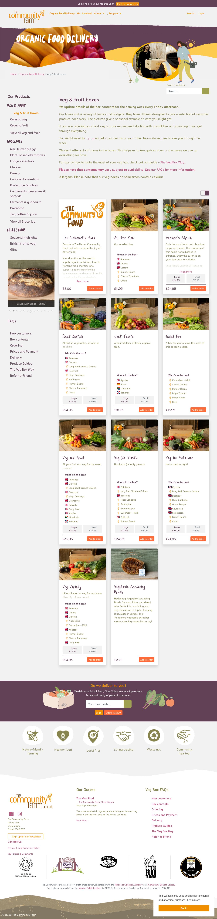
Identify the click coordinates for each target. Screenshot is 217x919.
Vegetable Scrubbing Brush (129, 589)
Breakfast (17, 208)
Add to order (95, 288)
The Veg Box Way (172, 162)
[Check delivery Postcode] (128, 704)
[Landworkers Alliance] (108, 862)
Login (99, 712)
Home (14, 73)
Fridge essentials (22, 161)
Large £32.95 (73, 529)
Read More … (82, 820)
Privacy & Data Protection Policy (24, 847)
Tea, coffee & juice (23, 214)
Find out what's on (127, 4)
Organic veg (18, 119)
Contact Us (15, 841)
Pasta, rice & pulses (24, 185)
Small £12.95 (144, 400)
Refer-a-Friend (21, 375)
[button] (62, 14)
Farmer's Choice (179, 237)
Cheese (15, 167)
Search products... (176, 84)
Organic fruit (19, 125)
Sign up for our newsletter (26, 836)
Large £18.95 (124, 400)
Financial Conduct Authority (129, 884)
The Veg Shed (85, 798)
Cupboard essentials (24, 179)
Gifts (13, 249)
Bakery (15, 173)
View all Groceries (22, 221)
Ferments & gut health (25, 202)
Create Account (113, 712)
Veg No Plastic (126, 458)
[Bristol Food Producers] (67, 865)
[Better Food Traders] (149, 867)
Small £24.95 (93, 529)
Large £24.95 (176, 278)
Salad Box (173, 336)
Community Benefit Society (161, 884)
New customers (21, 333)
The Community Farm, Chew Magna (96, 801)
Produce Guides (21, 363)
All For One (124, 237)
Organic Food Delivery (32, 73)
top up (89, 138)
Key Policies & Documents (20, 853)
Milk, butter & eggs (23, 149)
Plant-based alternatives (27, 155)
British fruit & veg (22, 243)
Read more (83, 281)
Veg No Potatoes (179, 458)
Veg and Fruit (74, 458)
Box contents (19, 339)
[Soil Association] (25, 867)
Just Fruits (124, 336)
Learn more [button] (193, 900)
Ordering (16, 345)
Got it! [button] (184, 908)
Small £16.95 (196, 278)
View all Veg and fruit (25, 132)
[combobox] (184, 91)
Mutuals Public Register (90, 887)
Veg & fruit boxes (26, 113)
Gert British (73, 336)
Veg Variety (72, 587)
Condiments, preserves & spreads (27, 193)
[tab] (10, 310)
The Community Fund (79, 237)
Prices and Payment (24, 351)
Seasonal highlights (23, 237)
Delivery (16, 357)
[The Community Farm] (27, 16)
